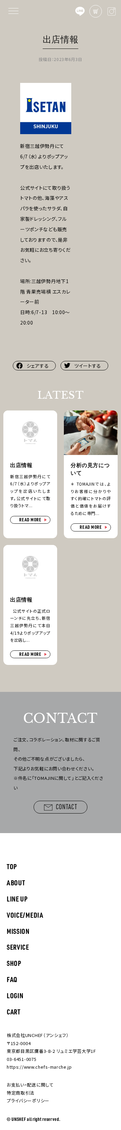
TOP (12, 866)
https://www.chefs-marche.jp (39, 1067)
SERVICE (18, 946)
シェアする (38, 365)
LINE (80, 11)
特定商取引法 (20, 1093)
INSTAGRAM (111, 11)
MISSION (18, 931)
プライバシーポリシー (28, 1100)
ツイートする (87, 365)
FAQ (12, 979)
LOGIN (15, 995)
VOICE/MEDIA (25, 914)
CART (95, 11)
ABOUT (16, 882)
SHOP (14, 963)
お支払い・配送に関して (30, 1084)
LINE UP (17, 898)
